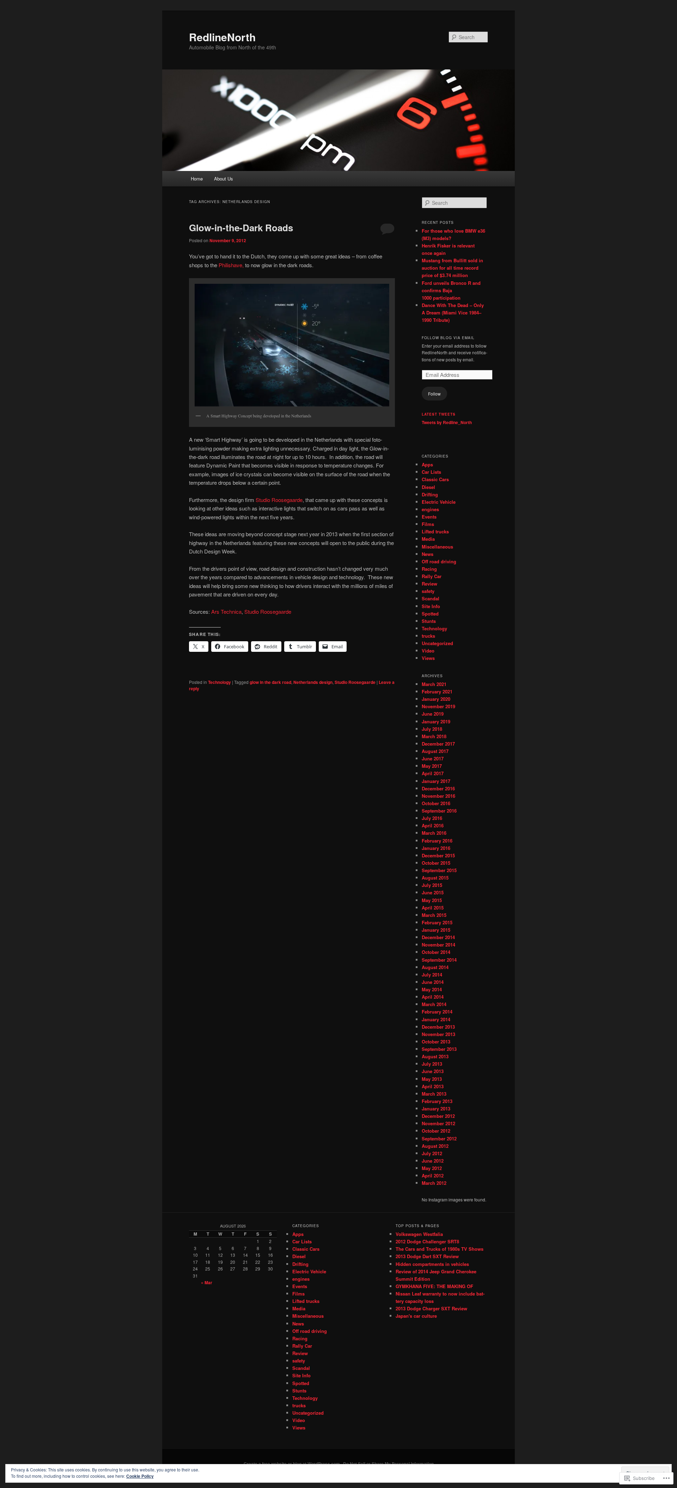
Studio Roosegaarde (279, 499)
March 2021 (434, 684)
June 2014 (433, 982)
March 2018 (434, 736)
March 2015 (434, 915)
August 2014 (435, 967)
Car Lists (431, 472)
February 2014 (437, 1011)
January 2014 (436, 1019)
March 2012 (434, 1183)
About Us (223, 178)
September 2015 (439, 870)
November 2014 (438, 944)
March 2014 (434, 1004)
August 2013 (435, 1056)
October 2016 (436, 803)
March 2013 (434, 1093)
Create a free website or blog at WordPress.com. (292, 1464)
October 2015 (436, 862)
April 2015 (433, 907)
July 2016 (432, 818)
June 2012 (433, 1160)
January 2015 (436, 929)
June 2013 (433, 1071)
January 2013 (436, 1108)
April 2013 (433, 1086)
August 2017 (435, 751)
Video (428, 650)
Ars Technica (226, 611)
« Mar (206, 1282)
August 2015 (435, 877)
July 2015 (432, 885)
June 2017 (433, 758)
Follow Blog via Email (448, 337)
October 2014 (436, 952)
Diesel (428, 487)
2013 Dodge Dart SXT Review (427, 1256)
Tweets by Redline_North (447, 422)
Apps (427, 464)
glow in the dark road (270, 682)
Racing (429, 568)
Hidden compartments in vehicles (432, 1264)
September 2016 (439, 810)
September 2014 (439, 959)
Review (429, 583)
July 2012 (432, 1153)
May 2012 (432, 1168)
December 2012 (438, 1116)
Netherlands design (313, 682)
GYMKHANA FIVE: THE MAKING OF (434, 1286)
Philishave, (231, 265)
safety (428, 591)
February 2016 (437, 840)
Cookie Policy (140, 1476)
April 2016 (433, 825)
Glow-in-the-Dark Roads (241, 227)
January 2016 (436, 848)
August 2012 (435, 1146)
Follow (434, 394)
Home (197, 178)
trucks (428, 635)
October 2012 (436, 1130)
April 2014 (433, 996)
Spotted (430, 613)
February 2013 (437, 1101)
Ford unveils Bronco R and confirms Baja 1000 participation (451, 290)
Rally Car (431, 576)
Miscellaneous (437, 546)
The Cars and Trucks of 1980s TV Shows (439, 1248)
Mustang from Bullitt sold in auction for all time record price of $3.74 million (452, 267)
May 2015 (432, 900)
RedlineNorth (222, 36)
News (427, 554)
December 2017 (438, 743)
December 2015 (438, 855)
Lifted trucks (435, 531)
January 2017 (436, 781)
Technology (219, 682)
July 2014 (432, 974)
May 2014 (432, 989)
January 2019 (436, 721)
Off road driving (439, 561)
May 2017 (432, 766)
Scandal (430, 598)
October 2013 (436, 1041)
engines (430, 509)
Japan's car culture (416, 1315)
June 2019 (433, 713)
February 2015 (437, 922)
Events (429, 516)
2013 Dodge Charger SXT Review (431, 1308)
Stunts (429, 621)
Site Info (431, 606)
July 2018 (432, 728)
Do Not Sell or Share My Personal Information (388, 1464)
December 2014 (438, 937)
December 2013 (438, 1026)
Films (428, 524)
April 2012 (433, 1175)
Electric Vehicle (439, 501)
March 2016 (434, 832)
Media (428, 538)
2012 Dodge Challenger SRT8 (427, 1241)
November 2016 (438, 795)
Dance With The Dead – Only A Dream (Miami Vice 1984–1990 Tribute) (453, 312)
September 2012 (439, 1138)
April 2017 (433, 773)
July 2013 (432, 1063)
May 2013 (432, 1079)
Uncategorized (437, 643)
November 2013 (438, 1034)
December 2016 (438, 788)
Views (428, 658)
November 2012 (438, 1123)
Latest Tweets (439, 414)
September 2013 (439, 1049)
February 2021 (437, 691)
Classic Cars (435, 479)
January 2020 (436, 699)
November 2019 (438, 706)
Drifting (430, 494)
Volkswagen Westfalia (419, 1234)
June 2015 (433, 892)
